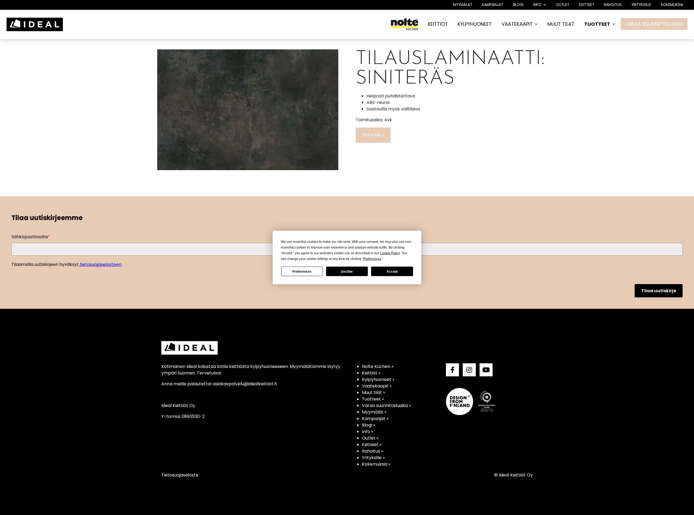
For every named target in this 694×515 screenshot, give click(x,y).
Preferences (301, 271)
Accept (392, 271)
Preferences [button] (372, 259)
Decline (347, 271)
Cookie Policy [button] (390, 253)
